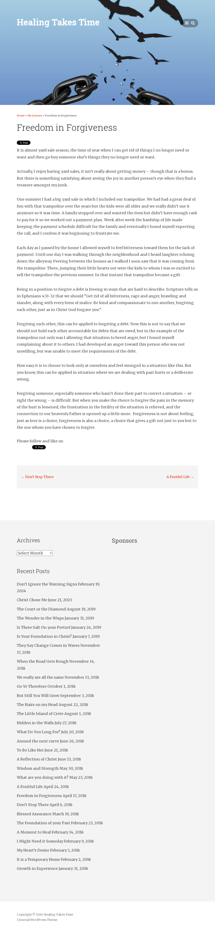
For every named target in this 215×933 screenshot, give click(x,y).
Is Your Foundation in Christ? (44, 636)
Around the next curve (38, 741)
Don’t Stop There (37, 477)
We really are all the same (40, 677)
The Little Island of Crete (40, 713)
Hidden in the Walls (35, 722)
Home (21, 115)
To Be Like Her (30, 750)
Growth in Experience (37, 868)
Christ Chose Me (32, 599)
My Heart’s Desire (33, 850)
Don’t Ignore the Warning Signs (47, 584)
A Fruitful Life (180, 477)
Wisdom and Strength (38, 768)
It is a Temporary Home (38, 859)
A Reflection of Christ (37, 759)
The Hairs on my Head (37, 704)
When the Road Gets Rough (42, 661)
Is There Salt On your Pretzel (43, 627)
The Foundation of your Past (43, 823)
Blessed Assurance (34, 813)
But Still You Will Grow (38, 695)
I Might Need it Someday (40, 841)
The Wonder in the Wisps (40, 618)
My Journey (35, 115)
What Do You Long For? (38, 731)
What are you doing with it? (42, 777)
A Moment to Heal (34, 832)
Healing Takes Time (58, 22)
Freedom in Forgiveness (39, 795)
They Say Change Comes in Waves (48, 645)
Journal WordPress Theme (38, 920)
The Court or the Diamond (41, 609)
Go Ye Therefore (32, 686)
